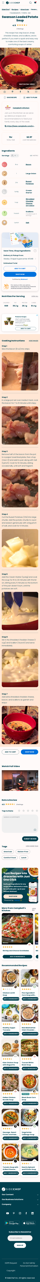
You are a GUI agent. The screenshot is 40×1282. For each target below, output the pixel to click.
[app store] (29, 1223)
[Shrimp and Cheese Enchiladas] (17, 936)
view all (34, 909)
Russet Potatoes (30, 182)
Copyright (11, 1270)
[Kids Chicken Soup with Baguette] (10, 1055)
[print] (4, 92)
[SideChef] (11, 1190)
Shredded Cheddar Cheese (30, 201)
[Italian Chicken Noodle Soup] (10, 1090)
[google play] (12, 1223)
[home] (13, 2)
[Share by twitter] (28, 92)
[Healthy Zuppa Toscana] (10, 1020)
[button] (3, 2)
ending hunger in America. (21, 288)
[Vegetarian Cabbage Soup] (29, 1125)
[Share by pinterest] (12, 92)
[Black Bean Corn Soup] (29, 1090)
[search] (30, 2)
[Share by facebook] (20, 92)
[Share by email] (36, 92)
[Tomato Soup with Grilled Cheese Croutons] (10, 1160)
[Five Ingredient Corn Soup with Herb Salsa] (29, 985)
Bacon (28, 164)
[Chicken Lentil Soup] (10, 985)
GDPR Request (11, 1263)
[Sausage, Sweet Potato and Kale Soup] (10, 1125)
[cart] (35, 2)
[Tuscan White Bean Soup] (29, 1055)
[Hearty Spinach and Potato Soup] (29, 1160)
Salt (27, 223)
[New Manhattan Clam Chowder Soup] (29, 1020)
